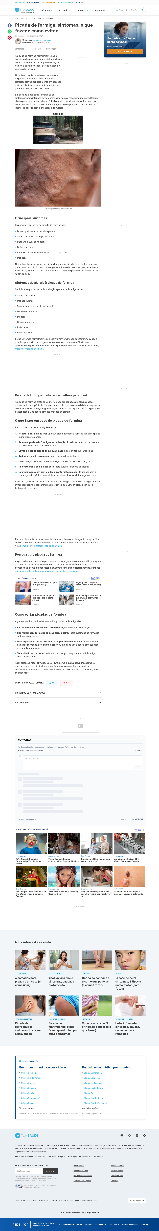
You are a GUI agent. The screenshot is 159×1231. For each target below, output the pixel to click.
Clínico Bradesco (92, 1078)
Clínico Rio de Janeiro (31, 1078)
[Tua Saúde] (24, 10)
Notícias (79, 2)
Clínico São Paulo (29, 1073)
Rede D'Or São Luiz (84, 1224)
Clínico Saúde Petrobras (95, 1103)
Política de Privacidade (83, 1176)
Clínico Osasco (28, 1103)
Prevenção (51, 49)
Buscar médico (33, 2)
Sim (53, 683)
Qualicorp (144, 1224)
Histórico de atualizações (30, 693)
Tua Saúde (19, 2)
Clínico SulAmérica (93, 1073)
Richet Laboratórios (130, 1224)
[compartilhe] (10, 25)
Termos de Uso (117, 1176)
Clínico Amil (89, 1093)
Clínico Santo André (30, 1098)
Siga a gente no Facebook (137, 1135)
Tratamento (35, 49)
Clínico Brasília (28, 1083)
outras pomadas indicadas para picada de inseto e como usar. (47, 571)
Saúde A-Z (30, 19)
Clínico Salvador (28, 1088)
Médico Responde (65, 2)
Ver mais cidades (27, 1108)
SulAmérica (114, 1224)
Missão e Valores (117, 1166)
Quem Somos (79, 1166)
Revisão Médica (117, 1171)
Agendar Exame (48, 2)
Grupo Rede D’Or (93, 1212)
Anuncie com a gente (82, 1181)
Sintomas (19, 49)
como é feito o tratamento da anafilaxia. (41, 545)
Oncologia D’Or (100, 1224)
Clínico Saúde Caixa (93, 1098)
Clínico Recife (27, 1093)
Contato (114, 1181)
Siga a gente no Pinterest (144, 1135)
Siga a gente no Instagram (129, 1135)
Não (68, 683)
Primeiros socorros (45, 19)
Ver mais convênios (91, 1108)
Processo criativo (81, 1171)
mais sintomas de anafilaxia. (29, 348)
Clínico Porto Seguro (93, 1088)
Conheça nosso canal (122, 1135)
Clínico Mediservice (93, 1083)
